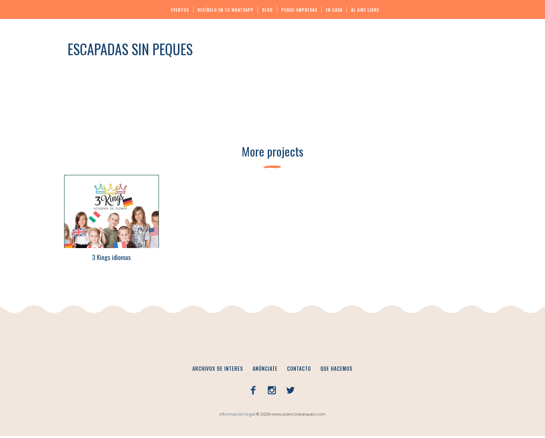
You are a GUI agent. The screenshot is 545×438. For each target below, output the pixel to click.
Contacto (299, 368)
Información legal (237, 414)
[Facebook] (253, 390)
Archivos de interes (217, 368)
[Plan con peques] (272, 341)
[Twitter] (290, 390)
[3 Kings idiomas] (111, 211)
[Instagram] (272, 390)
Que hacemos (336, 368)
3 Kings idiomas (111, 257)
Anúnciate (265, 368)
